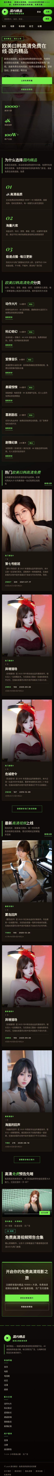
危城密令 (11, 774)
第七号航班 (12, 564)
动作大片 (8, 1403)
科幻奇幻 (8, 1408)
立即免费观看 (27, 81)
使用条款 (39, 1471)
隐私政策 (28, 1471)
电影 (12, 26)
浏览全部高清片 (27, 1298)
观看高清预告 (27, 89)
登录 (39, 12)
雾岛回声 (11, 914)
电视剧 (22, 26)
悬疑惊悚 (8, 1417)
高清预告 (8, 1449)
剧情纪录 (8, 1426)
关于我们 (7, 1471)
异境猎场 (11, 669)
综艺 (31, 26)
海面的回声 (12, 1124)
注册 (48, 12)
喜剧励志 (8, 1422)
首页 (4, 26)
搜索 (47, 19)
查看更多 (9, 317)
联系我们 (18, 1471)
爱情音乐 (8, 1412)
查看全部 (48, 483)
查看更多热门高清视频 (27, 809)
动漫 (40, 26)
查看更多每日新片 (27, 1160)
